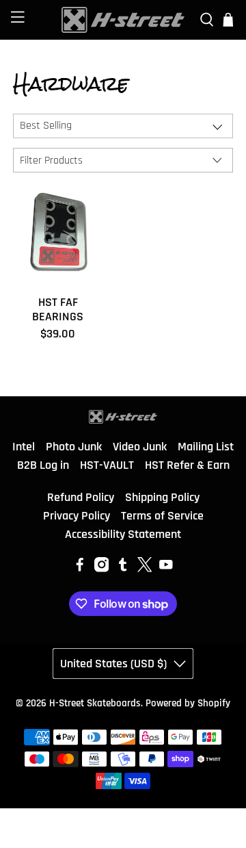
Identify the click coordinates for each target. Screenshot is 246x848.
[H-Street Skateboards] (123, 20)
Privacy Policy (76, 516)
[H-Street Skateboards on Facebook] (79, 568)
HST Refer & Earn (187, 465)
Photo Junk (74, 446)
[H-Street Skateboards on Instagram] (101, 568)
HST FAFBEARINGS (57, 309)
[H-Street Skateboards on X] (144, 568)
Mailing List (206, 446)
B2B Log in (43, 465)
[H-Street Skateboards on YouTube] (166, 568)
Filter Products (51, 160)
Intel (23, 446)
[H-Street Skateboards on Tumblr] (123, 568)
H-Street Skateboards (95, 703)
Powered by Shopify (188, 703)
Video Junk (140, 446)
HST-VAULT (107, 465)
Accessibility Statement (123, 534)
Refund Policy (80, 497)
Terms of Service (162, 516)
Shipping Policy (162, 497)
